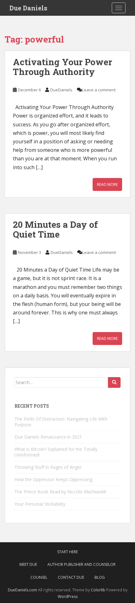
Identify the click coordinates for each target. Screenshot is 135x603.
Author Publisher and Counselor (81, 564)
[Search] (114, 382)
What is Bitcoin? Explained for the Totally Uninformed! (55, 452)
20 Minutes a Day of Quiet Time (55, 229)
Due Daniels (28, 8)
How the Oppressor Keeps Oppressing (53, 479)
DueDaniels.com (22, 590)
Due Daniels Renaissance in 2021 (48, 437)
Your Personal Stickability (39, 504)
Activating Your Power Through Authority (62, 67)
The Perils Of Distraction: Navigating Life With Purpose (60, 422)
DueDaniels (61, 90)
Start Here (67, 551)
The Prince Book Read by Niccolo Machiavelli (60, 492)
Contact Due (71, 577)
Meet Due (28, 564)
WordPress (68, 596)
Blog (99, 577)
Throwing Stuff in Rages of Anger (48, 467)
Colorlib (98, 590)
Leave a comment (99, 90)
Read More (107, 184)
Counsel (38, 577)
